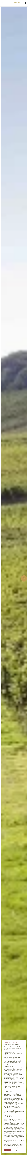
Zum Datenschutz (20, 1150)
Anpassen (14, 1150)
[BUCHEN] (24, 578)
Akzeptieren (7, 1150)
